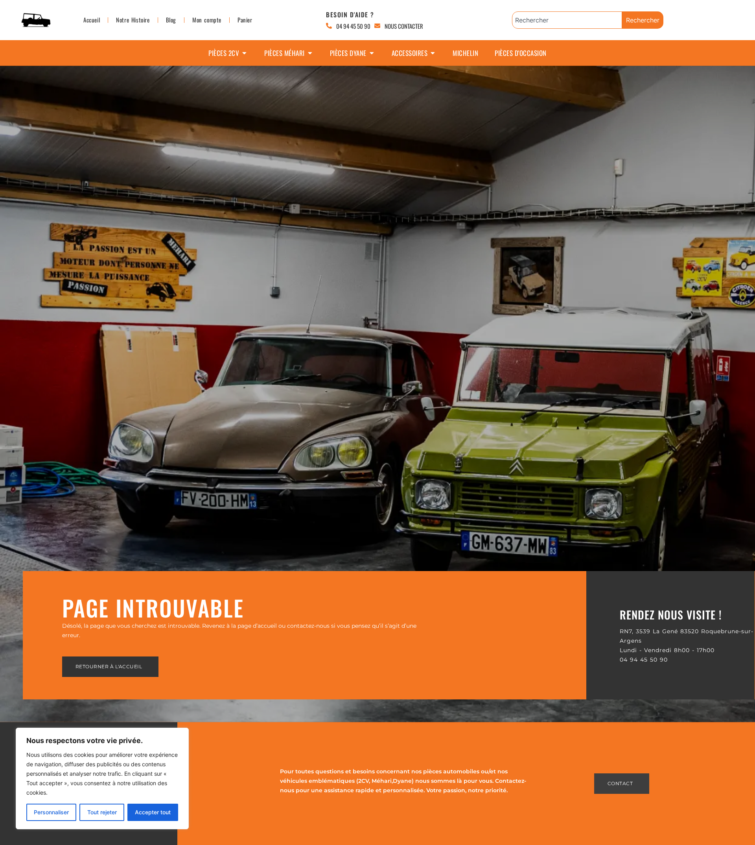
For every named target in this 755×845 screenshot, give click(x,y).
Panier (245, 19)
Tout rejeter (102, 812)
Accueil (91, 19)
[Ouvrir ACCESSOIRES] (432, 53)
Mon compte (206, 19)
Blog (171, 19)
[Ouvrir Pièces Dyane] (371, 53)
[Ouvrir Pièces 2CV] (244, 53)
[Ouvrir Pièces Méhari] (310, 53)
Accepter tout (153, 812)
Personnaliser (51, 812)
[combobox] (567, 20)
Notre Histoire (132, 19)
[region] (102, 778)
